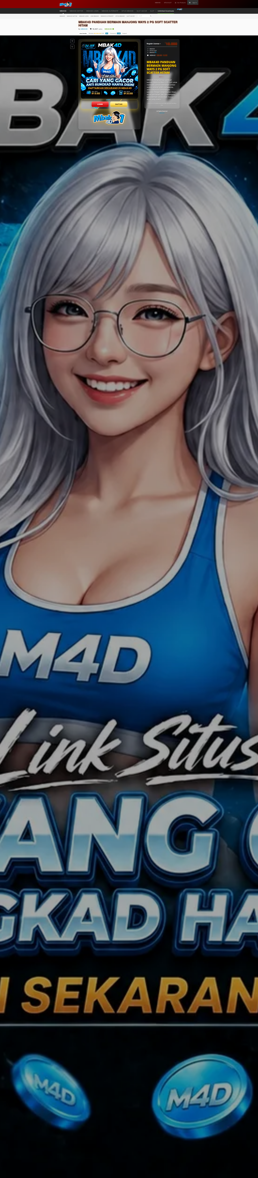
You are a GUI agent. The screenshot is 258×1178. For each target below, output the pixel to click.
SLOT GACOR (131, 16)
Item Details (83, 33)
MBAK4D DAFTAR (76, 11)
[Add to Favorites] (72, 41)
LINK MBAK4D (95, 16)
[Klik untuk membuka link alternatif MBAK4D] (109, 70)
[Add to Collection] (72, 47)
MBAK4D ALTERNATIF (110, 11)
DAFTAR (118, 104)
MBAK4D (63, 11)
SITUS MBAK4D (127, 11)
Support (124, 33)
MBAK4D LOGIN (92, 11)
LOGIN (100, 104)
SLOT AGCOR (142, 11)
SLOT (152, 11)
